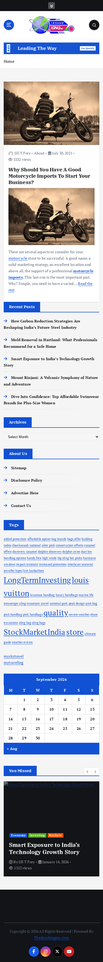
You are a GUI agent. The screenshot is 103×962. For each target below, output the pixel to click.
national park (59, 603)
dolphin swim (71, 551)
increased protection (53, 564)
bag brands (59, 539)
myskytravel (14, 656)
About (39, 153)
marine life (86, 595)
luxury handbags (67, 595)
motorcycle (17, 258)
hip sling (63, 558)
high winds (49, 558)
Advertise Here (25, 492)
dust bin (86, 551)
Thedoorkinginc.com (51, 937)
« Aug (12, 748)
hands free (34, 558)
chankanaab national (26, 545)
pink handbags (33, 614)
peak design (77, 603)
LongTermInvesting (37, 580)
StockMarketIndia (34, 632)
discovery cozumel (24, 551)
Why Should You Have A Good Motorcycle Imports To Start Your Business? (49, 175)
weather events (22, 642)
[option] (51, 828)
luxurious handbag (42, 595)
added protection (15, 539)
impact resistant (27, 564)
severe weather (79, 614)
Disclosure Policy (26, 480)
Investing (37, 835)
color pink (48, 545)
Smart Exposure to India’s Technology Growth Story (44, 848)
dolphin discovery (50, 551)
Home (9, 61)
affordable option (39, 539)
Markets (55, 835)
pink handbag (13, 614)
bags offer (74, 539)
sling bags (38, 623)
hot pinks (76, 558)
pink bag (91, 603)
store (75, 632)
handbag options (15, 558)
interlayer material (80, 564)
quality (56, 613)
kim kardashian (33, 570)
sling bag (25, 623)
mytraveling (14, 662)
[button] (88, 772)
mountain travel (38, 603)
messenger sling (15, 603)
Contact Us (21, 505)
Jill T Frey (23, 153)
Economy (18, 835)
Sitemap (18, 467)
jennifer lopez (13, 570)
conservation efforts (69, 545)
